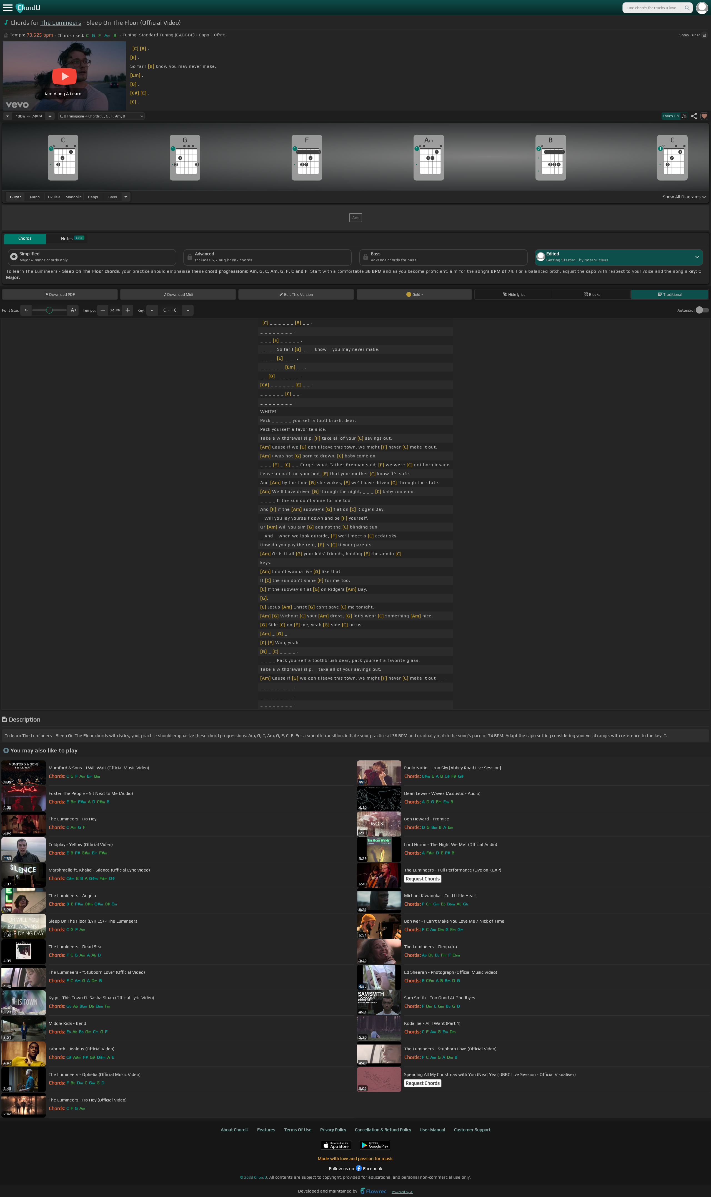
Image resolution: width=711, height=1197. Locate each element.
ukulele (54, 197)
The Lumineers (60, 22)
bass (112, 197)
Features (266, 1129)
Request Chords (423, 879)
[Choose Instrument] (126, 196)
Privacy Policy (333, 1129)
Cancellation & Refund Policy (383, 1129)
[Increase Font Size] (73, 310)
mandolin (74, 197)
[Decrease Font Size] (25, 310)
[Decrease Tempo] (7, 116)
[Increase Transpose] (188, 310)
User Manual (432, 1129)
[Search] (687, 7)
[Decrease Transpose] (151, 310)
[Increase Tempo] (50, 116)
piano (35, 197)
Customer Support (472, 1129)
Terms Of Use (298, 1129)
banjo (93, 197)
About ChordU (235, 1129)
